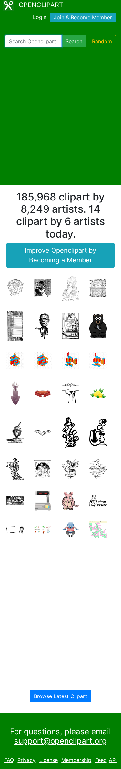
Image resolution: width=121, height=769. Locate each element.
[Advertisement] (60, 116)
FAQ (9, 760)
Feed (101, 760)
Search (74, 41)
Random (102, 41)
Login (39, 17)
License (48, 760)
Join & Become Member (83, 17)
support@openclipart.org (60, 740)
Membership (76, 760)
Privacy (26, 760)
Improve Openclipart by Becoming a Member (60, 255)
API (113, 760)
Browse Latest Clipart (60, 696)
